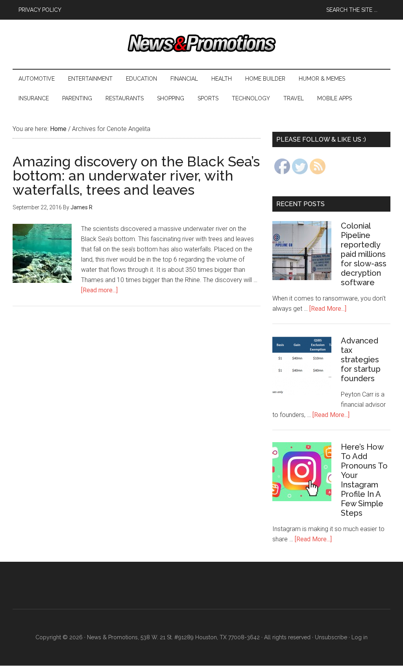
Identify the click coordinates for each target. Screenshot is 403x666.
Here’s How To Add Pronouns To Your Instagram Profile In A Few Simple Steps (364, 480)
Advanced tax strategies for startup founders (361, 359)
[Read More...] (327, 308)
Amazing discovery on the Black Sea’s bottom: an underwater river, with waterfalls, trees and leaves (136, 175)
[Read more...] (99, 290)
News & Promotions (201, 43)
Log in (359, 637)
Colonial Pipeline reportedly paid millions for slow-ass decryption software (363, 254)
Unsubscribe (331, 637)
